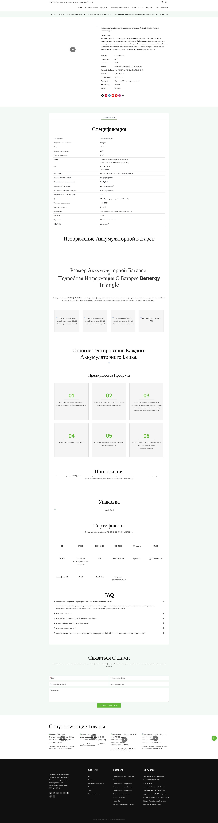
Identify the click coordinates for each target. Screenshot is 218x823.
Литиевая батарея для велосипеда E (99, 14)
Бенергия (113, 819)
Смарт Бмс (116, 801)
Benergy (52, 14)
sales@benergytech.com (156, 787)
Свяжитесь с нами (94, 794)
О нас (89, 790)
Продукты (60, 14)
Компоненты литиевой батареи (123, 804)
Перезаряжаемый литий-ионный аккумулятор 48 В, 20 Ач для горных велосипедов (140, 14)
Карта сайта (121, 819)
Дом (89, 776)
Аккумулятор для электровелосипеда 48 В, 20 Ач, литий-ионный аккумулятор (93, 745)
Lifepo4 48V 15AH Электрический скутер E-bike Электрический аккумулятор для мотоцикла (61, 747)
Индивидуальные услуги (96, 783)
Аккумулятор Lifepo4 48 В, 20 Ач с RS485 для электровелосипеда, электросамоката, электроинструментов (123, 750)
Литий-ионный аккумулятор (75, 14)
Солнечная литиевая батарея (122, 787)
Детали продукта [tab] (109, 117)
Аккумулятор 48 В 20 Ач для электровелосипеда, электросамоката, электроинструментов (154, 747)
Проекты (91, 787)
